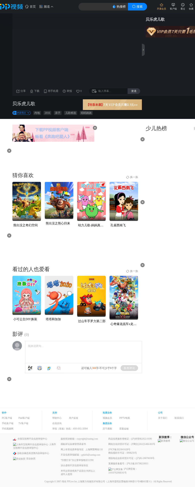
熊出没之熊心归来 (58, 223)
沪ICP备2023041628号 (119, 449)
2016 (47, 113)
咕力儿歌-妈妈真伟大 (92, 225)
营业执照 (30, 458)
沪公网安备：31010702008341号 (122, 471)
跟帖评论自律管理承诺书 (73, 444)
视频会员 (107, 418)
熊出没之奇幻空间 (25, 225)
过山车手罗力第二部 (91, 321)
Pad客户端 (24, 418)
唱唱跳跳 (86, 113)
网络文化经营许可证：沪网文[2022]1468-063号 (131, 444)
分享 (23, 91)
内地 (37, 113)
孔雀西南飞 (118, 225)
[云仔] (58, 368)
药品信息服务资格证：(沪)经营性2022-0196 (130, 438)
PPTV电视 (124, 418)
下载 (36, 91)
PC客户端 (7, 418)
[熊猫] (30, 368)
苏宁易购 (107, 428)
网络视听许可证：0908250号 (122, 453)
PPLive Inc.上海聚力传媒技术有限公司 (86, 481)
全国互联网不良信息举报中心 (32, 438)
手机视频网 (7, 428)
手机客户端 (7, 423)
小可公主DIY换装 (25, 319)
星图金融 (124, 428)
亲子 (57, 113)
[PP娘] (39, 368)
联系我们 (179, 418)
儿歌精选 (70, 113)
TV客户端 (23, 423)
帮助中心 (57, 418)
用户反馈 (73, 418)
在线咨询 (57, 423)
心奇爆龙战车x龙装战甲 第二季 (131, 324)
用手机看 (53, 91)
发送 (134, 90)
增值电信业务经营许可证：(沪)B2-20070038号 (131, 458)
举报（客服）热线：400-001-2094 (70, 428)
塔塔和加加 (53, 319)
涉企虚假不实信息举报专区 (74, 465)
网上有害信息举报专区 (72, 449)
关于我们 (162, 418)
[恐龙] (49, 368)
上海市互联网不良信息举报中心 (34, 446)
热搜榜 (121, 6)
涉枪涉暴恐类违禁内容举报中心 (33, 453)
